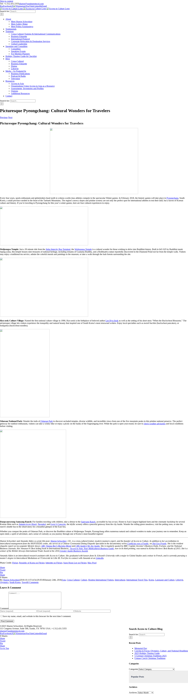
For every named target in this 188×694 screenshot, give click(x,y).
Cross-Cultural (73, 580)
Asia (64, 580)
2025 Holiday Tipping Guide (147, 653)
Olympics (4, 582)
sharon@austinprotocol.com (31, 3)
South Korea (15, 582)
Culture (84, 580)
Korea (151, 580)
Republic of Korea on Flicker (31, 563)
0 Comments (33, 582)
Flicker (15, 563)
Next (10, 117)
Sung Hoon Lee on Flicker (74, 563)
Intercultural (120, 580)
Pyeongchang (172, 198)
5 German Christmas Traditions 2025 (150, 656)
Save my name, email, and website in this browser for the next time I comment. (37, 616)
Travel (24, 582)
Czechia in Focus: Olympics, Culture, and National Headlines (161, 651)
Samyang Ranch (88, 522)
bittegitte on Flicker (54, 563)
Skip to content (6, 1)
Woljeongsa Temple (83, 249)
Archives (133, 692)
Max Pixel (92, 563)
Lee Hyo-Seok (112, 320)
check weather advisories (154, 423)
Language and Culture (165, 580)
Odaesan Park (46, 421)
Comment (4, 608)
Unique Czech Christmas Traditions (149, 658)
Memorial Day (140, 648)
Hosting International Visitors (101, 580)
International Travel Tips (137, 580)
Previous (4, 117)
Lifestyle (179, 580)
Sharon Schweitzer (11, 580)
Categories (133, 669)
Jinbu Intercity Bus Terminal (58, 249)
